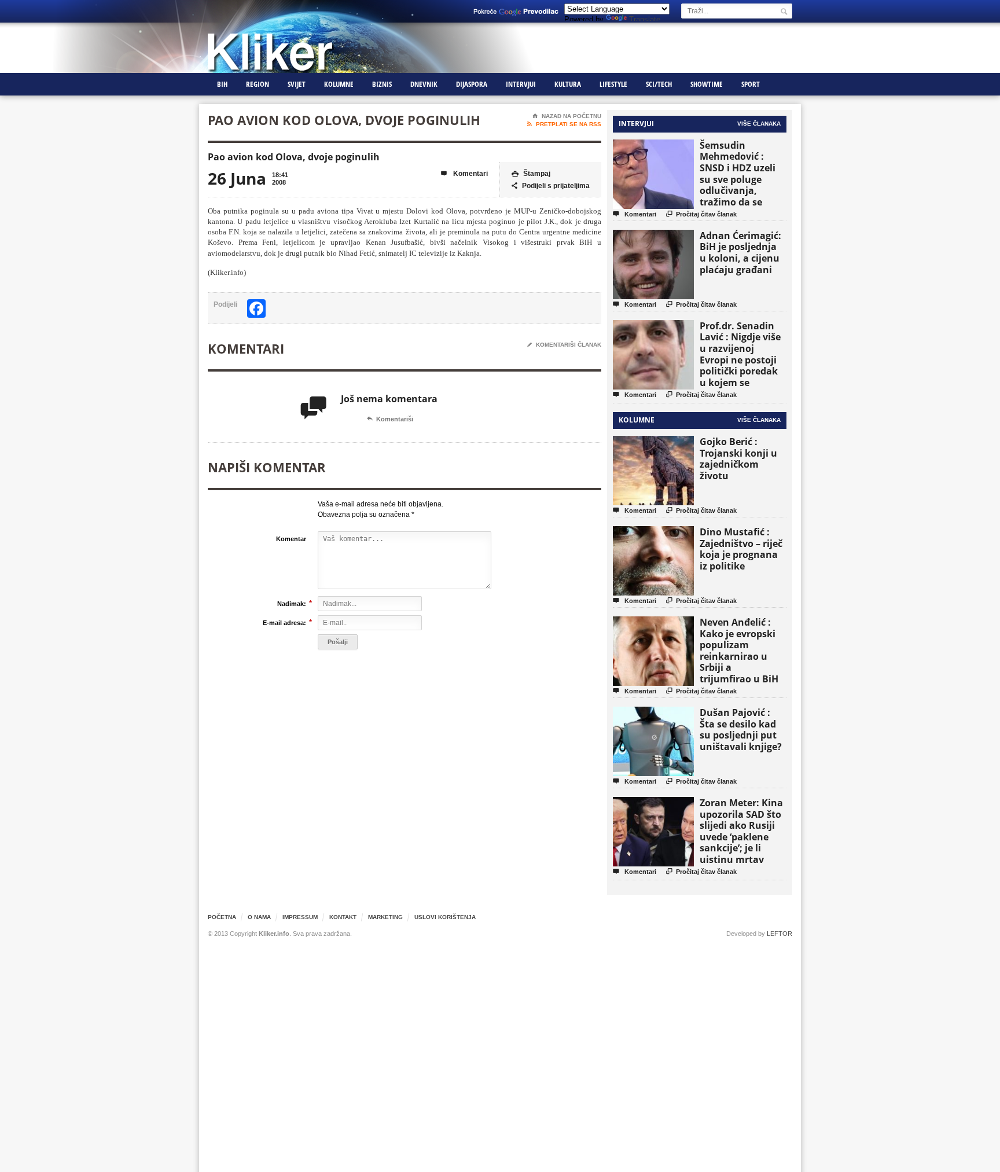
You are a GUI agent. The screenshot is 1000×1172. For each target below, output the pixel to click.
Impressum (300, 917)
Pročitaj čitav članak (701, 214)
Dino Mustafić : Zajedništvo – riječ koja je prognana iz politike (741, 549)
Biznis (382, 84)
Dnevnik (424, 84)
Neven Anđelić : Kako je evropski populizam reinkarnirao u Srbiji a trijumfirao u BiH (739, 650)
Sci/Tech (659, 84)
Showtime (706, 84)
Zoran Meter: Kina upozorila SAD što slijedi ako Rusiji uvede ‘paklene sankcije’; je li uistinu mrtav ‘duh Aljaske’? (741, 836)
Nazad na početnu (566, 116)
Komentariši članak (564, 344)
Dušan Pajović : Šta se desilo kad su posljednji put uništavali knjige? (741, 729)
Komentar (291, 538)
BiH (222, 84)
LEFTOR (779, 933)
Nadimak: (291, 603)
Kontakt (342, 917)
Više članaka (759, 123)
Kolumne (339, 84)
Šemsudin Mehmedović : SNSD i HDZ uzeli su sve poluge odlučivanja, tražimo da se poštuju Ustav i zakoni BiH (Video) (741, 185)
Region (257, 84)
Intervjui (521, 84)
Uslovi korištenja (445, 917)
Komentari (464, 174)
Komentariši (390, 419)
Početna (222, 917)
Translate (644, 19)
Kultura (567, 84)
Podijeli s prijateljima (551, 186)
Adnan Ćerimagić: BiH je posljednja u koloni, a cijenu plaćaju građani (740, 252)
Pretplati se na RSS (564, 124)
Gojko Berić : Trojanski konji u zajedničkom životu (738, 458)
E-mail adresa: (284, 622)
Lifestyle (613, 84)
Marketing (385, 917)
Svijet (297, 84)
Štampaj (531, 174)
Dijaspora (471, 84)
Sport (750, 84)
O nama (259, 917)
